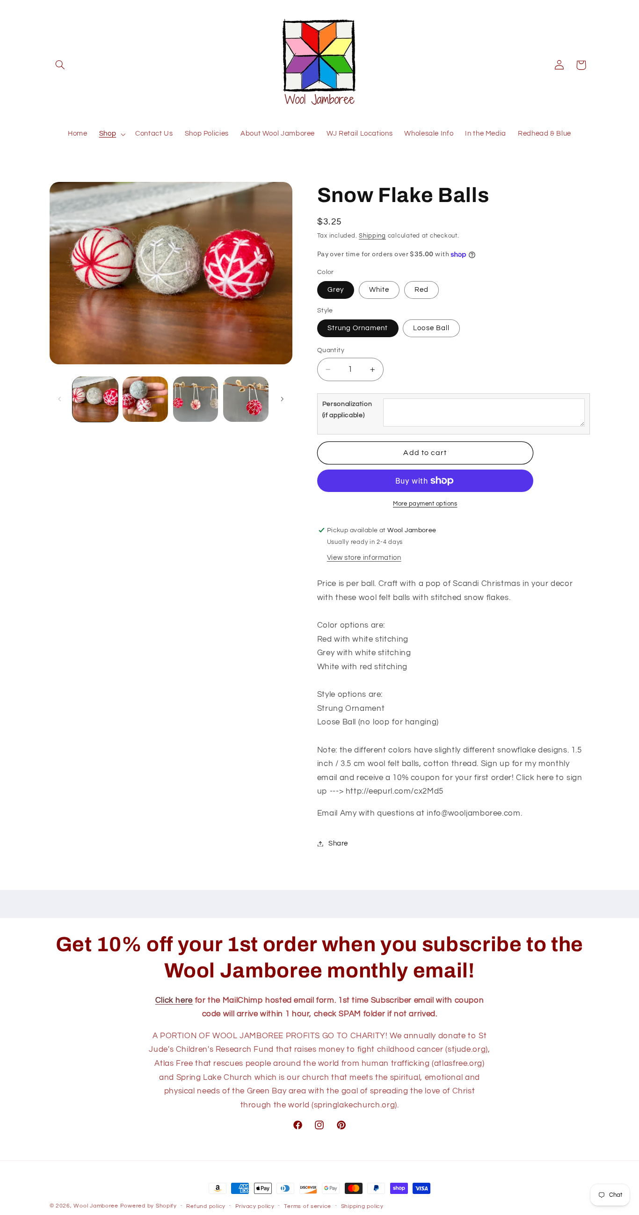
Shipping (372, 236)
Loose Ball (431, 328)
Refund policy (205, 1206)
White (379, 289)
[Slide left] (60, 399)
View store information (364, 557)
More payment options (425, 504)
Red (421, 289)
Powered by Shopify (148, 1205)
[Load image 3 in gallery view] (195, 399)
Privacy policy (255, 1206)
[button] (60, 65)
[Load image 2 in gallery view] (145, 399)
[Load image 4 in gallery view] (246, 399)
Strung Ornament (357, 328)
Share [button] (338, 843)
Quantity (330, 350)
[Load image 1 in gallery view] (95, 399)
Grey (335, 289)
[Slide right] (282, 399)
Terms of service (307, 1206)
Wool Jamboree (95, 1205)
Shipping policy (362, 1206)
